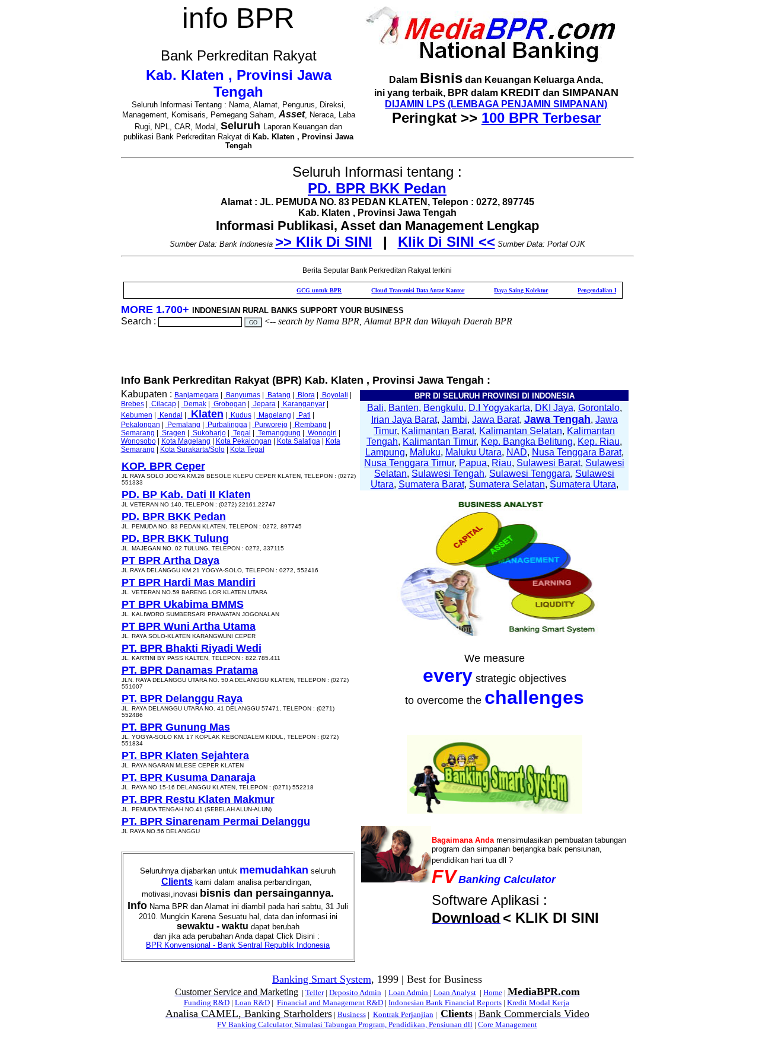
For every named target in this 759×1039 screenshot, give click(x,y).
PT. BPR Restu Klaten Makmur (198, 799)
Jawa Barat (495, 420)
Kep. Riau (599, 441)
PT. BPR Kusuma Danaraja (189, 777)
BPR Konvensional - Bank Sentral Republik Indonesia (238, 945)
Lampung (385, 452)
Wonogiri (321, 433)
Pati (303, 415)
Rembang (310, 424)
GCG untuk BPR (297, 290)
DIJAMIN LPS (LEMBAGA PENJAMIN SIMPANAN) (496, 104)
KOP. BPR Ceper (163, 466)
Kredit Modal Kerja (538, 1002)
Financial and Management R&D (330, 1002)
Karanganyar (303, 404)
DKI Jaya (554, 408)
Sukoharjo (208, 433)
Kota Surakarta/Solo (192, 449)
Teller (314, 992)
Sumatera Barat (431, 484)
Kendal (170, 415)
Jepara (263, 404)
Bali (375, 408)
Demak (193, 404)
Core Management (507, 1024)
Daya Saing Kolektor (500, 290)
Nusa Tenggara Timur (409, 463)
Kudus (240, 415)
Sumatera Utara (583, 484)
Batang (278, 395)
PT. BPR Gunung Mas (176, 727)
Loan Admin (409, 992)
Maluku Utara (473, 452)
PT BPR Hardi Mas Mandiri (189, 582)
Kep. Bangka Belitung (527, 441)
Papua (473, 463)
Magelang (274, 415)
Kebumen (136, 415)
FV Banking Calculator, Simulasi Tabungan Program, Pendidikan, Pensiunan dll (345, 1024)
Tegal (241, 433)
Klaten (206, 414)
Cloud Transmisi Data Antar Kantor (396, 290)
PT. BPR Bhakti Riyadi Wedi (191, 648)
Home (492, 992)
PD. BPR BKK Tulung (175, 538)
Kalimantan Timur (439, 441)
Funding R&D (206, 1002)
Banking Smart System (321, 979)
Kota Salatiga (298, 441)
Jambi (454, 420)
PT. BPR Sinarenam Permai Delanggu (216, 821)
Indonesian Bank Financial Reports (445, 1002)
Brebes (132, 404)
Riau (502, 463)
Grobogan (229, 404)
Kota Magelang (186, 441)
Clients (177, 882)
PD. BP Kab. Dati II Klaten (186, 495)
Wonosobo (138, 441)
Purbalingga (226, 424)
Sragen (173, 433)
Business (351, 1014)
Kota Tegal (247, 449)
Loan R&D (252, 1002)
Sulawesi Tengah (448, 473)
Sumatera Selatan (507, 484)
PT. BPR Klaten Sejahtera (185, 755)
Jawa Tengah (557, 419)
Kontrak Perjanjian (403, 1014)
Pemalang (182, 424)
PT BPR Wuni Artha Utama (189, 626)
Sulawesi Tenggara (529, 473)
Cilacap (162, 404)
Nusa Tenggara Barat (576, 452)
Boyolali (334, 395)
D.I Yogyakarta (499, 408)
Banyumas (242, 395)
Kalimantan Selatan (520, 431)
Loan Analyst (454, 992)
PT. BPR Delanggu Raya (182, 699)
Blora (305, 395)
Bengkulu (443, 408)
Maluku (425, 452)
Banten (403, 408)
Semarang (138, 433)
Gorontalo (599, 408)
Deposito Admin (355, 992)
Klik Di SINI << (446, 242)
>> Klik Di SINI (323, 242)
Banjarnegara (196, 395)
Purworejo (270, 424)
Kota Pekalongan (244, 441)
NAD (516, 452)
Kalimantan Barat (437, 431)
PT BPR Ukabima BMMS (183, 604)
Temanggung (278, 433)
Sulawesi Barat (548, 463)
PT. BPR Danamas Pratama (190, 670)
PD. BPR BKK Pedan (377, 188)
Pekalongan (140, 424)
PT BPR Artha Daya (170, 560)
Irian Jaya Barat (404, 420)
